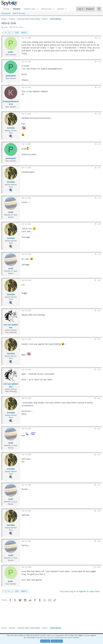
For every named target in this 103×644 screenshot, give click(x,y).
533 (17, 32)
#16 (99, 455)
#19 (99, 541)
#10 (99, 280)
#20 (98, 567)
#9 (99, 254)
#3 (99, 87)
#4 (99, 114)
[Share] (96, 38)
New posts (5, 13)
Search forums (19, 13)
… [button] (12, 32)
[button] (37, 8)
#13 (99, 370)
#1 (99, 38)
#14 (99, 398)
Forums (16, 9)
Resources (46, 9)
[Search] (99, 8)
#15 (99, 429)
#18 (99, 511)
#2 (99, 62)
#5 (99, 144)
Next (23, 32)
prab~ (6, 27)
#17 (99, 485)
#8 (99, 224)
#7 (99, 198)
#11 (99, 311)
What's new (29, 9)
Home (6, 9)
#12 (99, 339)
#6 (99, 168)
